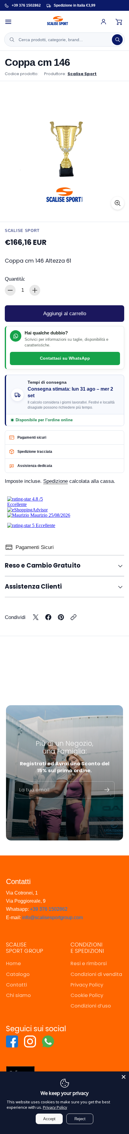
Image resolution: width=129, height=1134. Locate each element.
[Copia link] (73, 617)
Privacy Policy (86, 984)
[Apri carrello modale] (119, 21)
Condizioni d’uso (90, 1005)
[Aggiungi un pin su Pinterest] (61, 617)
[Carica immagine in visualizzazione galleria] (117, 203)
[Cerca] (117, 39)
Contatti (16, 984)
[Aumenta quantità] (34, 290)
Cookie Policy (86, 995)
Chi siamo (18, 995)
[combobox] (64, 39)
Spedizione (55, 481)
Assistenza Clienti (33, 586)
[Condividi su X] (35, 617)
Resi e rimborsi (88, 963)
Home (13, 963)
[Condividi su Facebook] (48, 617)
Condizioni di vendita (96, 974)
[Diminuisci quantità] (10, 290)
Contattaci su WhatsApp (65, 358)
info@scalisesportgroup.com (52, 917)
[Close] (124, 1077)
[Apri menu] (10, 21)
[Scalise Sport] (57, 22)
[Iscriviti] (107, 790)
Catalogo (18, 974)
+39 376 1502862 (49, 909)
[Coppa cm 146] (64, 150)
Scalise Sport (82, 74)
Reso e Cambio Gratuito (42, 565)
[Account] (103, 21)
